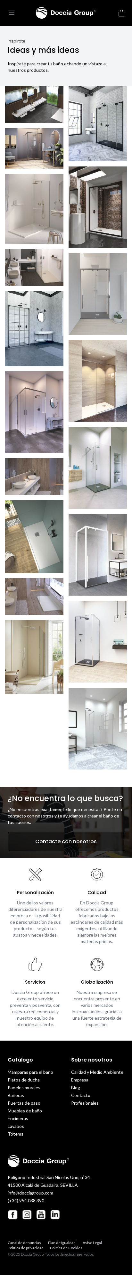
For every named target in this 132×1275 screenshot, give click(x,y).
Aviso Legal (92, 1242)
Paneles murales (24, 1087)
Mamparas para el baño (30, 1072)
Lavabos (16, 1126)
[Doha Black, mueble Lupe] (34, 328)
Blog (75, 1087)
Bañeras (16, 1095)
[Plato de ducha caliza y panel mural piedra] (34, 209)
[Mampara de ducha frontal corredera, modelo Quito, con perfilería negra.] (98, 207)
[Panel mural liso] (34, 148)
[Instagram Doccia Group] (27, 1214)
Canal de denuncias (24, 1242)
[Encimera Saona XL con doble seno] (34, 104)
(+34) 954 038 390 (26, 1200)
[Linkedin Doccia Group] (55, 1214)
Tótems (15, 1134)
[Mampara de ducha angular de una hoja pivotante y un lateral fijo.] (98, 642)
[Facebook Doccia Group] (13, 1215)
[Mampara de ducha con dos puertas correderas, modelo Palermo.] (98, 294)
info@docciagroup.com (30, 1192)
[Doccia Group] (66, 13)
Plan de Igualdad (62, 1242)
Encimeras (18, 1118)
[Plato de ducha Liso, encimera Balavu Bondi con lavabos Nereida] (34, 267)
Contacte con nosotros (66, 841)
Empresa (79, 1079)
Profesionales (85, 1103)
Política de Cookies (66, 1247)
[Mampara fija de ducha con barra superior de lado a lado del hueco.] (98, 381)
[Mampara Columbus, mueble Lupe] (34, 412)
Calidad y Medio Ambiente (97, 1072)
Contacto (80, 1095)
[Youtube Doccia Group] (41, 1214)
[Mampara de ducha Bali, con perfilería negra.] (98, 123)
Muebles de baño (25, 1110)
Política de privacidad (26, 1247)
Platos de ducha (24, 1079)
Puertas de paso (24, 1103)
